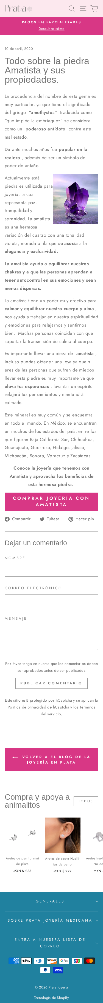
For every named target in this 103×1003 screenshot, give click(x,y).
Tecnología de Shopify (51, 997)
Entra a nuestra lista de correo (50, 943)
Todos (86, 801)
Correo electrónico (33, 588)
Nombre (15, 558)
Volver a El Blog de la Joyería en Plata (55, 759)
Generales (50, 901)
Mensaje (16, 618)
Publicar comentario (51, 683)
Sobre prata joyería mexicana (50, 920)
